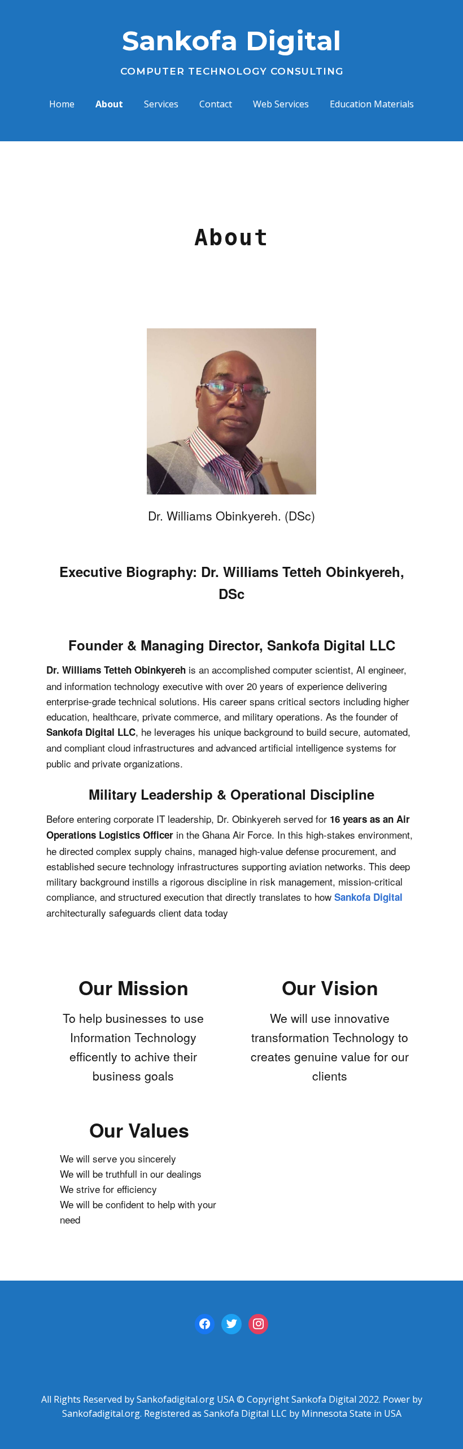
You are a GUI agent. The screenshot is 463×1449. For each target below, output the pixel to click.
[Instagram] (258, 1323)
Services (161, 104)
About (109, 104)
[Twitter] (231, 1323)
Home (62, 104)
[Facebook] (205, 1323)
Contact (215, 104)
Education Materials (372, 104)
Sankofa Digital (231, 40)
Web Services (281, 104)
